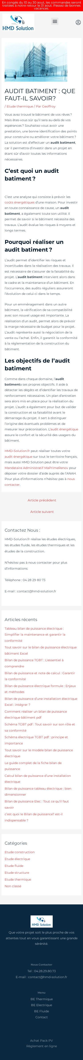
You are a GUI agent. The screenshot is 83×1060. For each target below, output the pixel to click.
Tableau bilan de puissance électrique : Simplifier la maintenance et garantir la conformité (35, 634)
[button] (54, 21)
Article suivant (42, 512)
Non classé (13, 886)
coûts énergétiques (20, 202)
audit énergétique (64, 429)
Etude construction (20, 852)
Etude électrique (17, 859)
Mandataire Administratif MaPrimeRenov (36, 468)
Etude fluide (14, 866)
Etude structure (17, 872)
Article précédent (42, 500)
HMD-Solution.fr (17, 451)
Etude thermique (20, 106)
